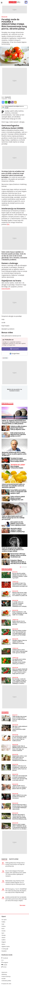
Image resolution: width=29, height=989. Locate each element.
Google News (15, 353)
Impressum (4, 972)
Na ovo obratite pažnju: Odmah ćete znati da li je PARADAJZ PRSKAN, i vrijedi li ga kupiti (19, 575)
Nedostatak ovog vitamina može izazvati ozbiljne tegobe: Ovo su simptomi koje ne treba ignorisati (15, 882)
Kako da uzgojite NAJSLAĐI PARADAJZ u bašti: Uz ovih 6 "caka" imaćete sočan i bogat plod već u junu (19, 671)
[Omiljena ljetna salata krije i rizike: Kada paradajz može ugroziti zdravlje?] (6, 651)
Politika (3, 922)
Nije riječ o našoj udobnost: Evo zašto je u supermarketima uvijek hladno (19, 728)
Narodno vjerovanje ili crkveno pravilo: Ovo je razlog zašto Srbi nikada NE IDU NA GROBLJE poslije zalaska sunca (19, 817)
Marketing (4, 974)
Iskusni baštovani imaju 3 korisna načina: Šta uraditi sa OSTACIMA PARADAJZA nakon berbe (19, 807)
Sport (3, 933)
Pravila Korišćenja (6, 976)
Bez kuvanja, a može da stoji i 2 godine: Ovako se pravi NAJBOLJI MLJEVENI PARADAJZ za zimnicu (19, 681)
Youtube (5, 964)
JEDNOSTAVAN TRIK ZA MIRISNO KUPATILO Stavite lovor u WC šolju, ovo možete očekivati (19, 748)
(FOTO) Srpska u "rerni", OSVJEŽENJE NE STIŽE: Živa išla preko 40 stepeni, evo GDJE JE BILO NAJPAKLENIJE (16, 890)
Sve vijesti (4, 919)
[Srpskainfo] (14, 2)
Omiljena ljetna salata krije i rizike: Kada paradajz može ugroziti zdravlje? (19, 651)
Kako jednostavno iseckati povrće (11, 336)
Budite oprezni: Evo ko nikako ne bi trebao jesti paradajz (19, 622)
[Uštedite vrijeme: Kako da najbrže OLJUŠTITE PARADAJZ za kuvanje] (6, 642)
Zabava (3, 937)
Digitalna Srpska (6, 946)
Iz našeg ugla (5, 948)
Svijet (3, 924)
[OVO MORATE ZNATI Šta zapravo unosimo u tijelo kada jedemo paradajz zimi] (6, 585)
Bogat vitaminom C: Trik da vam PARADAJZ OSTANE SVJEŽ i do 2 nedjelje (19, 613)
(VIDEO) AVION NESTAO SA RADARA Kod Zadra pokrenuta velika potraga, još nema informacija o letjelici (16, 898)
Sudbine (3, 939)
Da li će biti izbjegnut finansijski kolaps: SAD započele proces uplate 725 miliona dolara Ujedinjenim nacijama (15, 873)
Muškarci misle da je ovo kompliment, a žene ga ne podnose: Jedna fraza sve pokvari (19, 768)
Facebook (5, 958)
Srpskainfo (8, 97)
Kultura (3, 944)
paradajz (5, 358)
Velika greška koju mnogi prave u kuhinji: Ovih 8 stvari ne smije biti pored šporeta (19, 719)
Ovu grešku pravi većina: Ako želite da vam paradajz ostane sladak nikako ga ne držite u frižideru (19, 661)
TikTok (4, 967)
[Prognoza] (26, 2)
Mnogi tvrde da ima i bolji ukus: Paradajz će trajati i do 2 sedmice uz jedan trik (19, 594)
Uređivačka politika (6, 980)
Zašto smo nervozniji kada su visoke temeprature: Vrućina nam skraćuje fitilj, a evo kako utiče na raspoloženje (19, 778)
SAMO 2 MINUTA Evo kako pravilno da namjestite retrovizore (19, 796)
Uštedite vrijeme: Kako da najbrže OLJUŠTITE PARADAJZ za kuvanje (19, 642)
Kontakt (3, 978)
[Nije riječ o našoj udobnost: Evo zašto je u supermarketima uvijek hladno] (6, 728)
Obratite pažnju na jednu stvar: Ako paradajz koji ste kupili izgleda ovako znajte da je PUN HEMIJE (19, 633)
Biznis (3, 928)
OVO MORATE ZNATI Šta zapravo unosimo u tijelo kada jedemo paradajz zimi (19, 584)
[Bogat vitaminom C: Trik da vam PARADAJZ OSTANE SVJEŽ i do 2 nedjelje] (6, 613)
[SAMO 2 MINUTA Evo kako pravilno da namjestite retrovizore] (6, 797)
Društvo (4, 926)
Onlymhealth (6, 289)
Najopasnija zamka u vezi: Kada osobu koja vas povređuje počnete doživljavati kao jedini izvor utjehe (19, 758)
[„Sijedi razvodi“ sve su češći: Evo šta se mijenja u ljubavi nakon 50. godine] (6, 787)
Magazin (4, 17)
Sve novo (22, 905)
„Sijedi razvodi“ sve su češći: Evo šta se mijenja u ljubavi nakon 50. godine (19, 787)
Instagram (5, 962)
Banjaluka (4, 951)
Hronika (3, 931)
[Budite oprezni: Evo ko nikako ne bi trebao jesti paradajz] (6, 623)
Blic (8, 224)
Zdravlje (15, 581)
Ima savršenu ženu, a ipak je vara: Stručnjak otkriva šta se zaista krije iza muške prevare (19, 738)
